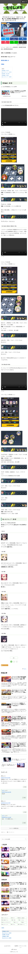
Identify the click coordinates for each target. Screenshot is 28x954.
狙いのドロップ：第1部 (6, 72)
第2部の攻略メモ (5, 60)
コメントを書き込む (14, 828)
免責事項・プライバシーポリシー (20, 946)
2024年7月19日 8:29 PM (6, 792)
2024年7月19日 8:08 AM (5, 777)
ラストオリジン (5, 665)
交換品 (2, 64)
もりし (3, 790)
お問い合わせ (14, 949)
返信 (25, 786)
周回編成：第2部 (5, 75)
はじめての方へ (7, 945)
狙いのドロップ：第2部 (6, 76)
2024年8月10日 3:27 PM (5, 802)
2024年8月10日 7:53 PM (6, 817)
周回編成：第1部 (5, 70)
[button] (25, 839)
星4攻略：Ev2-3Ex (6, 73)
